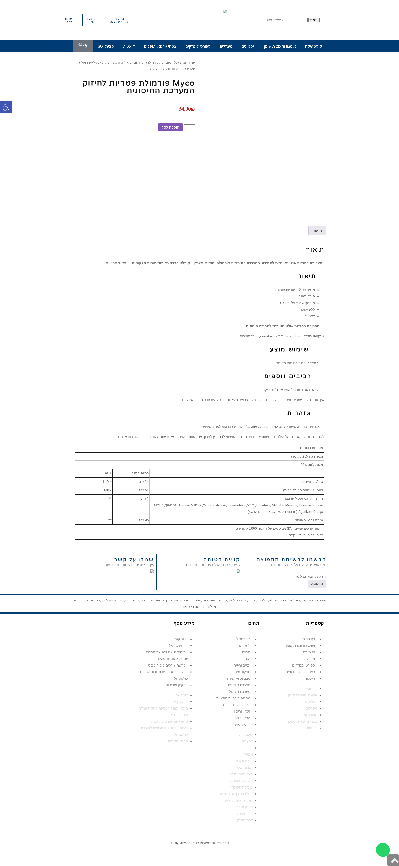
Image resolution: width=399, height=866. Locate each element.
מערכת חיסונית (112, 62)
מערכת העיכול (239, 692)
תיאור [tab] (317, 230)
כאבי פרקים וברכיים (235, 705)
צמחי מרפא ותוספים (160, 46)
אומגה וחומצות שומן (280, 46)
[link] (152, 572)
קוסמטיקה (313, 46)
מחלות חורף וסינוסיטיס (233, 698)
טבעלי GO (105, 46)
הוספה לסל (170, 127)
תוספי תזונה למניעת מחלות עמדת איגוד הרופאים (167, 655)
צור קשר (180, 639)
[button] (6, 107)
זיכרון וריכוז (242, 711)
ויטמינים (248, 46)
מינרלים (226, 46)
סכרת (246, 652)
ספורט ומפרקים (198, 46)
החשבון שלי (177, 645)
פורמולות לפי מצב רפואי (142, 62)
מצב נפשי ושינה (238, 678)
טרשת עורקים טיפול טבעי (167, 665)
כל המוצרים (169, 62)
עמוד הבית (187, 62)
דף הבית (308, 639)
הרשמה (317, 584)
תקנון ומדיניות (176, 685)
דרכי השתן (242, 724)
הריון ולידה (242, 718)
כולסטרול (243, 639)
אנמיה (245, 659)
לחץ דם (244, 645)
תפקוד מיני (242, 672)
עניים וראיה (242, 665)
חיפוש (314, 20)
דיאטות (129, 46)
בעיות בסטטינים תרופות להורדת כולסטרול (163, 675)
